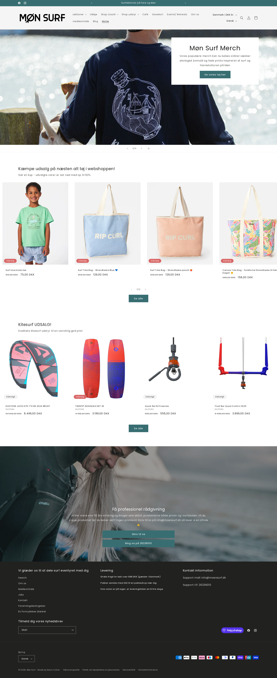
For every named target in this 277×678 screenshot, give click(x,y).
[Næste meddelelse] (185, 3)
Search (22, 577)
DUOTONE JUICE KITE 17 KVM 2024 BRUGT (28, 406)
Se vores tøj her (215, 74)
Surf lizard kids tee (16, 270)
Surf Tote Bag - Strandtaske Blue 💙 (98, 270)
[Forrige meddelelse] (91, 3)
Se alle (138, 298)
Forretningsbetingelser (31, 606)
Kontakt (23, 600)
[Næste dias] (141, 148)
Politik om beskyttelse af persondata (101, 670)
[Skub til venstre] (131, 289)
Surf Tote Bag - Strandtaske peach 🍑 (171, 270)
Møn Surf (31, 670)
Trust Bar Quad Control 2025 (230, 406)
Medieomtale (26, 589)
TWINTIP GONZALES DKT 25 (89, 406)
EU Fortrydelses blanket (32, 611)
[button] (79, 14)
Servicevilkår (129, 670)
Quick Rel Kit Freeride (157, 406)
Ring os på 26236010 (138, 543)
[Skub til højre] (145, 289)
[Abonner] (72, 630)
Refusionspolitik (71, 670)
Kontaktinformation (148, 670)
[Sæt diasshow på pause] (149, 148)
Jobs (21, 594)
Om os (22, 583)
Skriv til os (138, 534)
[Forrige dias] (127, 148)
